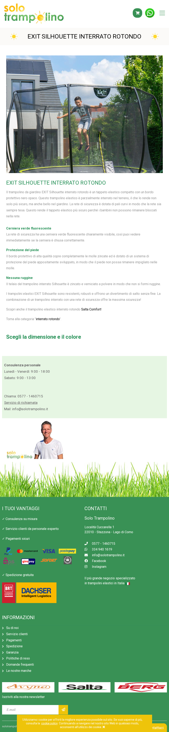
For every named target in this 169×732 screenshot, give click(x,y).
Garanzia (12, 652)
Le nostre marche (18, 671)
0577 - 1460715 (30, 396)
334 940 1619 (102, 549)
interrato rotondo (48, 319)
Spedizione (14, 646)
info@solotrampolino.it (30, 409)
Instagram (99, 567)
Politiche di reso (18, 658)
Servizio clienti (17, 634)
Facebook (99, 561)
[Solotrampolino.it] (34, 14)
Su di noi (12, 628)
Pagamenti (14, 640)
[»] (63, 709)
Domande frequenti (20, 664)
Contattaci (155, 728)
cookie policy (49, 723)
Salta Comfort (91, 309)
